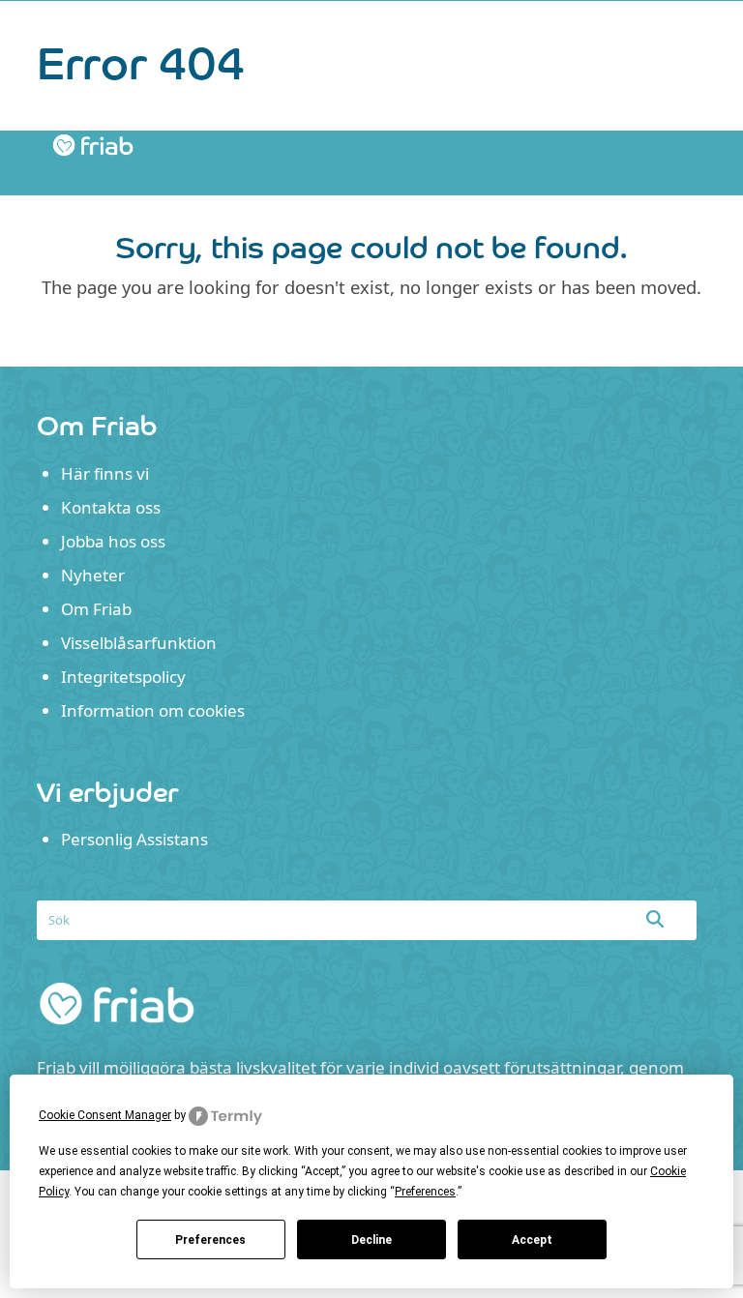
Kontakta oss (111, 507)
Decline (371, 1240)
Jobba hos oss (113, 541)
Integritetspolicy (123, 676)
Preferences (210, 1240)
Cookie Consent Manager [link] (105, 1115)
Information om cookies (153, 710)
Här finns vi (105, 473)
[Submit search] (655, 919)
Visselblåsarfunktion (139, 643)
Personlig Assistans (134, 839)
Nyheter (93, 575)
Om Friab (96, 609)
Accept (532, 1240)
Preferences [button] (425, 1191)
